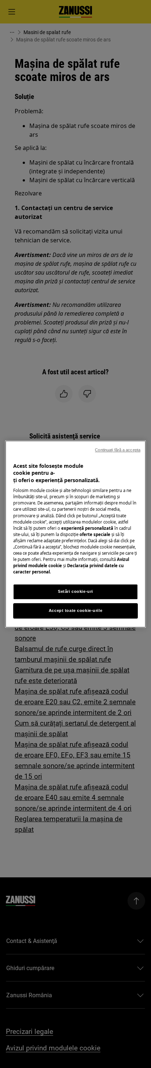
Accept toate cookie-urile (75, 610)
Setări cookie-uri (75, 591)
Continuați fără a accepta (117, 450)
